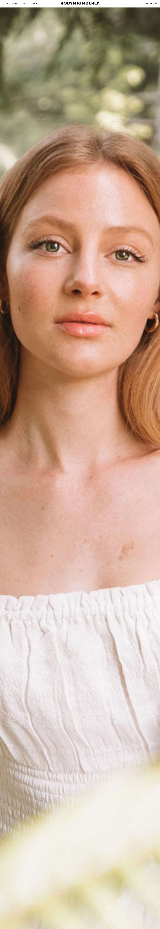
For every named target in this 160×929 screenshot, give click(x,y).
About (25, 3)
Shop (34, 3)
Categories (12, 3)
